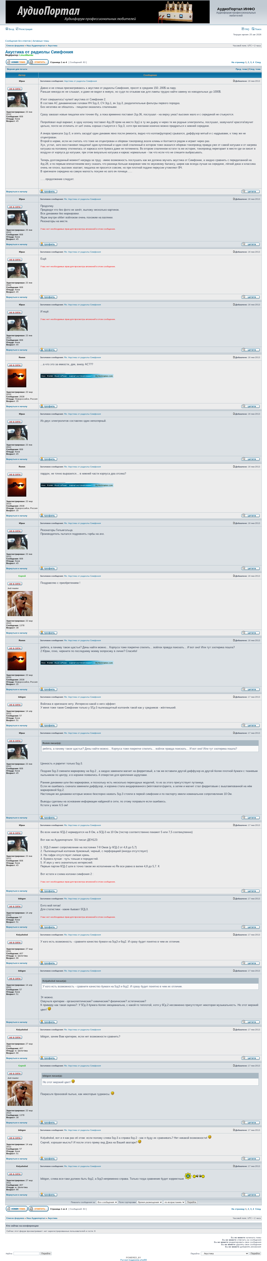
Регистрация (25, 29)
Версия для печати (17, 69)
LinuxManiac (26, 55)
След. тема (255, 69)
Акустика (52, 45)
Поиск (257, 29)
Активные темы (41, 41)
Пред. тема (241, 69)
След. (258, 62)
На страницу (238, 62)
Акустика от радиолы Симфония (39, 52)
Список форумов (15, 45)
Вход (11, 29)
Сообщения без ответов (18, 41)
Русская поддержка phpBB (133, 1260)
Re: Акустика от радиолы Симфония (82, 199)
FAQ (246, 29)
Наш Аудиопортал (35, 45)
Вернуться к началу (16, 191)
